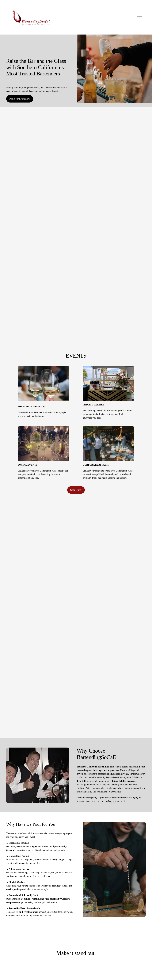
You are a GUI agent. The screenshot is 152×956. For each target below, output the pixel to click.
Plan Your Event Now (19, 98)
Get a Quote (76, 490)
